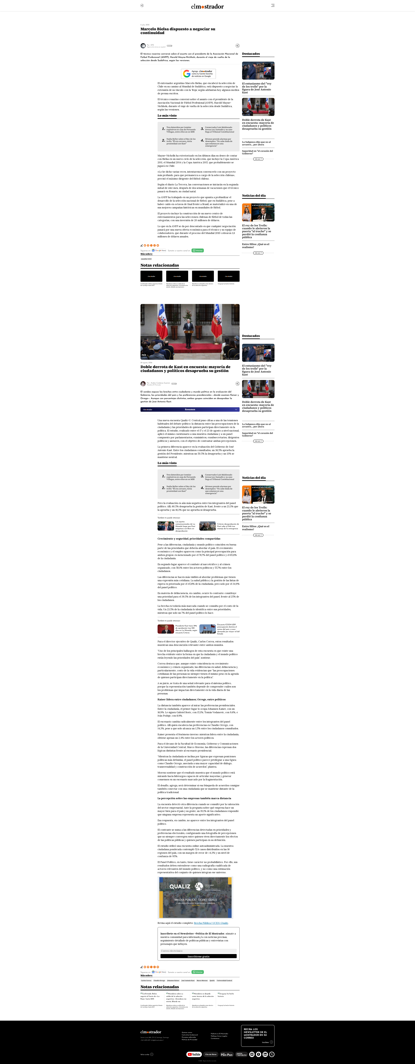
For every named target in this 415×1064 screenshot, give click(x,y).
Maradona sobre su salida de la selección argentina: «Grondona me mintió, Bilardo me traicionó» (177, 285)
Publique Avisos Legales (219, 1036)
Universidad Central (224, 981)
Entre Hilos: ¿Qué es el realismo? (255, 245)
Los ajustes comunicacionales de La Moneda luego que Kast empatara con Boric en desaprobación (185, 526)
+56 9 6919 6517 (145, 1040)
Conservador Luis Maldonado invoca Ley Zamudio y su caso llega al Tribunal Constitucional (219, 129)
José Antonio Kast (188, 981)
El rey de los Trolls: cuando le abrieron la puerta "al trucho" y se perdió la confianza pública (256, 231)
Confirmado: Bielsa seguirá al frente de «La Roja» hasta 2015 (151, 284)
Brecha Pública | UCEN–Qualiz (211, 922)
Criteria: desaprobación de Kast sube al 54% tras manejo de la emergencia (228, 526)
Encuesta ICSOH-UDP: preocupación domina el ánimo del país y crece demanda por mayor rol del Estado (228, 629)
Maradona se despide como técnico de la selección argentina (202, 284)
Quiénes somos (187, 1032)
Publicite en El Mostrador (219, 1033)
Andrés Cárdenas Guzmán (160, 383)
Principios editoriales (189, 1037)
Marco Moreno (202, 981)
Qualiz (212, 981)
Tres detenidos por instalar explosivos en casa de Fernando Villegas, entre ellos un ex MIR (181, 129)
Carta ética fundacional (190, 1035)
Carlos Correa (146, 981)
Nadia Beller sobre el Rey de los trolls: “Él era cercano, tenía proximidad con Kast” (181, 141)
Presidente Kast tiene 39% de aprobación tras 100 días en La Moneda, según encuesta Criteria (186, 629)
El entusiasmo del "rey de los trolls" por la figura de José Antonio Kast (256, 88)
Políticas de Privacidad (189, 1039)
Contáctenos (215, 1038)
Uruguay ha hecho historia (226, 284)
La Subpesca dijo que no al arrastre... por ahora (256, 143)
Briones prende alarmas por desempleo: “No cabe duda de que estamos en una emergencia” (218, 142)
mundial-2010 (146, 259)
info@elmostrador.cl (157, 1040)
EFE (152, 45)
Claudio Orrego (159, 981)
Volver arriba (144, 1054)
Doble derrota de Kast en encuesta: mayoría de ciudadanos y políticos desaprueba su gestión (258, 124)
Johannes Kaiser (173, 981)
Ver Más (169, 45)
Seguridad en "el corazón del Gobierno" (257, 152)
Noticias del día (254, 195)
